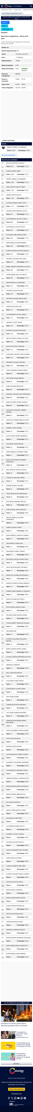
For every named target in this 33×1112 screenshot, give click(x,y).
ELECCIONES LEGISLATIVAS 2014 (12, 13)
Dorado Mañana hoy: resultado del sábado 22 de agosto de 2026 (23, 1044)
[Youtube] (18, 1097)
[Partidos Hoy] (21, 1097)
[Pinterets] (25, 1097)
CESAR (4, 26)
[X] (12, 1097)
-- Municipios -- (6, 29)
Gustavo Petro (13, 9)
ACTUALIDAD (17, 6)
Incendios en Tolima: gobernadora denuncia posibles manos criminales (14, 1024)
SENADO (5, 22)
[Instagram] (15, 1097)
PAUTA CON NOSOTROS (16, 1089)
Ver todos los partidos (8, 155)
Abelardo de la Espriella (25, 9)
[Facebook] (9, 1097)
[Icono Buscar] (31, 6)
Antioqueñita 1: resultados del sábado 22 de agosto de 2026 (23, 1056)
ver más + (16, 1064)
